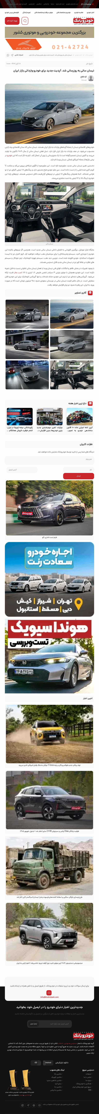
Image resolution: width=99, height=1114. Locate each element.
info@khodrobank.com (49, 997)
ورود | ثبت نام (12, 21)
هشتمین (27, 1095)
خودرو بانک (88, 55)
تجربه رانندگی (27, 12)
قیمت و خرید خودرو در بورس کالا (17, 4)
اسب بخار (18, 272)
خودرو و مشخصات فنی (63, 12)
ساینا (52, 4)
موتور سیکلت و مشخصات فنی (43, 12)
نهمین (21, 1095)
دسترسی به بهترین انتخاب (67, 1043)
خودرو (9, 155)
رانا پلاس (46, 4)
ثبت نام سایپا (60, 4)
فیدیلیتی (31, 4)
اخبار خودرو (90, 12)
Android (48, 1063)
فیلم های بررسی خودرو (12, 12)
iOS (36, 1063)
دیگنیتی (39, 4)
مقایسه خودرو (78, 12)
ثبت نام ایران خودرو (72, 4)
